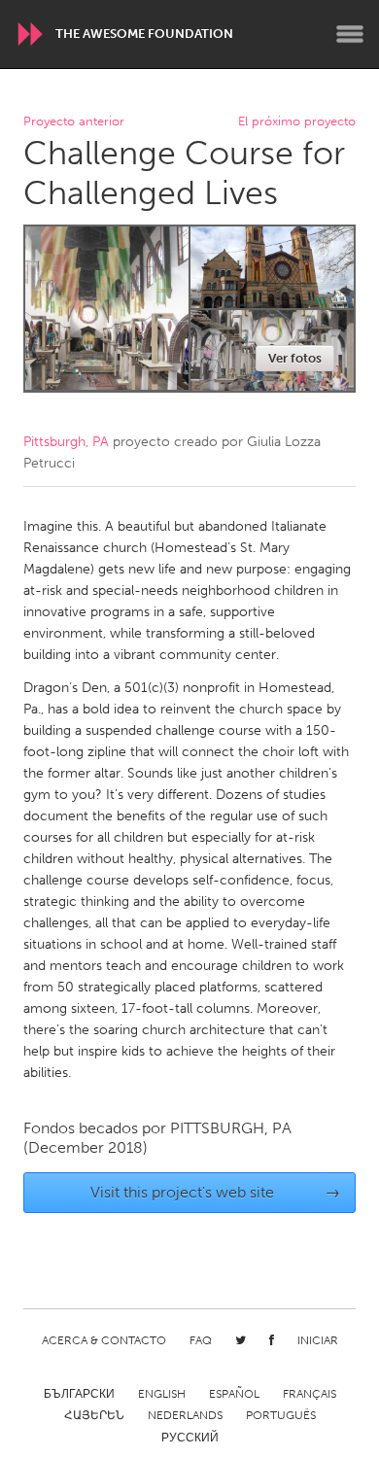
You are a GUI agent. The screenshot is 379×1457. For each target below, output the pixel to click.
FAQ (201, 1340)
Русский (190, 1437)
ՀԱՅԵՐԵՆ (94, 1415)
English (162, 1394)
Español (234, 1394)
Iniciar (317, 1340)
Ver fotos (295, 358)
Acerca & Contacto (104, 1340)
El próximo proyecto (297, 122)
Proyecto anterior (73, 122)
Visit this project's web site (215, 1192)
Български (79, 1394)
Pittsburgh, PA (66, 442)
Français (309, 1394)
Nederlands (185, 1415)
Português (281, 1415)
